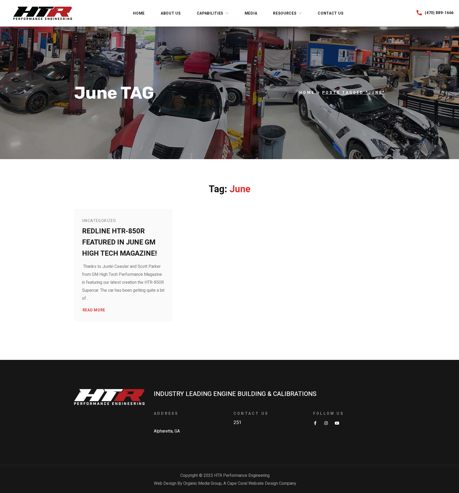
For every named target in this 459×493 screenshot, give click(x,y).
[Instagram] (326, 423)
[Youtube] (337, 423)
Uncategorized (99, 221)
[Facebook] (315, 423)
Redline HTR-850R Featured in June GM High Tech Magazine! (119, 242)
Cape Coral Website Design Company (261, 483)
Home (307, 92)
